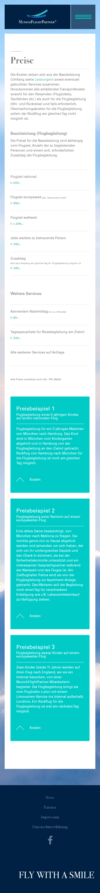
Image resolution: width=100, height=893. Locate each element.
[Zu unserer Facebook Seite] (50, 842)
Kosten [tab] (35, 479)
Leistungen (43, 79)
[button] (83, 17)
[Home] (37, 16)
